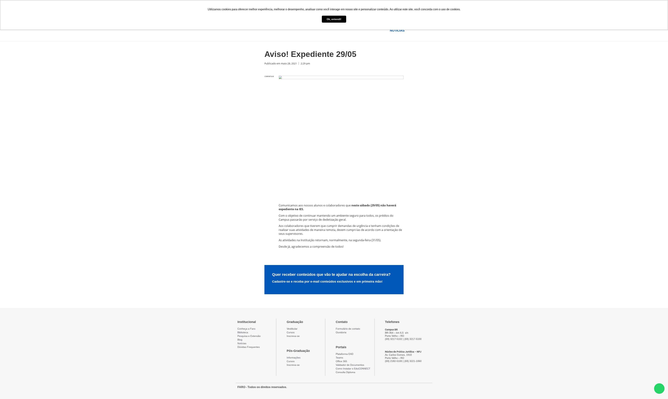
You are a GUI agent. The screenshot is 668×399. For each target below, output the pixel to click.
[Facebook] (408, 389)
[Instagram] (415, 389)
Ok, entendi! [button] (334, 19)
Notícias (397, 30)
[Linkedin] (427, 389)
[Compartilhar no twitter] (269, 90)
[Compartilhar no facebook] (269, 83)
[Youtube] (421, 389)
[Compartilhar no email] (269, 104)
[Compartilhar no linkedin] (269, 97)
